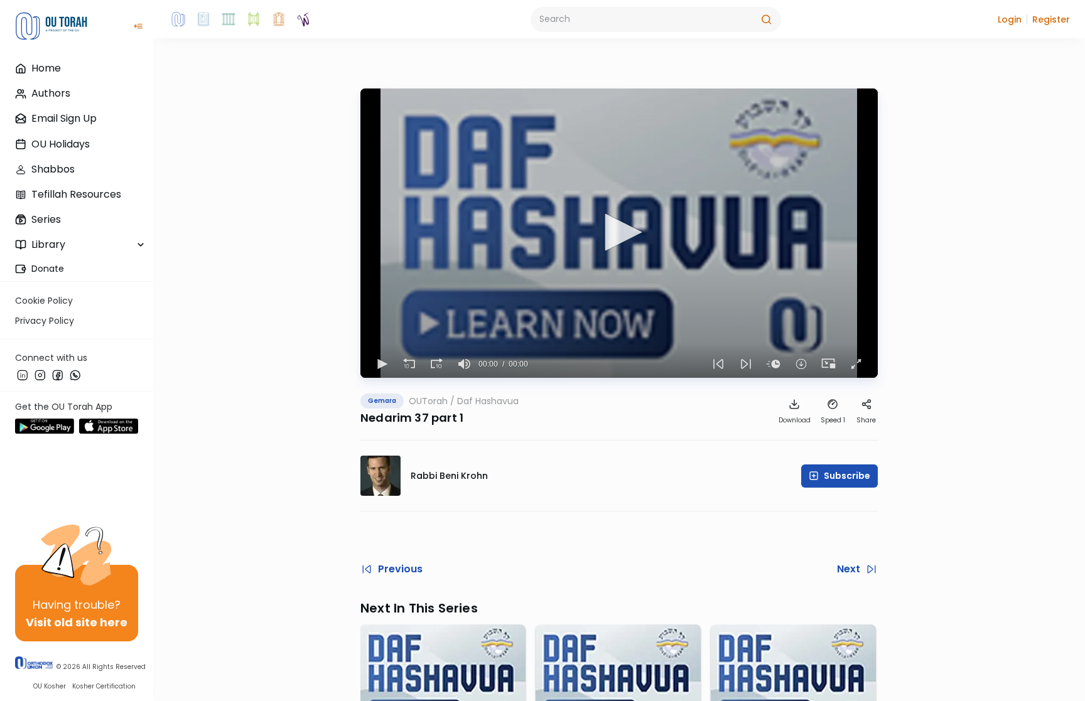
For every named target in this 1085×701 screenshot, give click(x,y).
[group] (464, 364)
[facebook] (57, 374)
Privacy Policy (44, 320)
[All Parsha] (254, 19)
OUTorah (428, 401)
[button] (1010, 19)
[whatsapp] (75, 374)
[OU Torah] (178, 19)
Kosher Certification (104, 686)
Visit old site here (76, 622)
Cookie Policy (44, 300)
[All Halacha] (229, 19)
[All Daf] (279, 19)
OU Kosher (49, 686)
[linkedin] (22, 374)
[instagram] (40, 374)
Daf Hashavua (488, 401)
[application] (619, 233)
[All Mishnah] (203, 19)
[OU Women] (304, 19)
